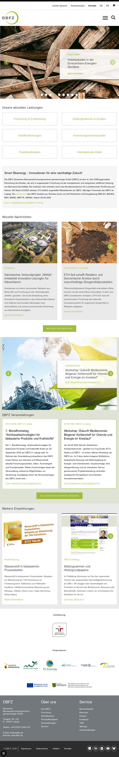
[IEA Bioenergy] (50, 673)
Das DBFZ (46, 709)
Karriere (44, 726)
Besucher (83, 712)
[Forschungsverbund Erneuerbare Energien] (107, 673)
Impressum (26, 748)
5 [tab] (59, 95)
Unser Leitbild (10, 203)
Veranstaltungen (48, 723)
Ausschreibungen (87, 730)
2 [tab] (46, 95)
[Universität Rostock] (88, 673)
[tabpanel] (59, 62)
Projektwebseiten (29, 152)
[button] (78, 5)
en (107, 6)
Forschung (46, 712)
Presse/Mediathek (49, 719)
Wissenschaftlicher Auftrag (31, 203)
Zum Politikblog (73, 599)
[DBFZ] (10, 18)
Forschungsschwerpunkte (89, 135)
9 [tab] (76, 95)
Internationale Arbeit (89, 152)
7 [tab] (68, 95)
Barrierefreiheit (86, 709)
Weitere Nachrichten (60, 328)
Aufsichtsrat (21, 194)
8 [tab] (72, 95)
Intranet (82, 716)
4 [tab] (55, 95)
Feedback (84, 719)
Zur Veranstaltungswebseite (82, 382)
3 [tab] (50, 95)
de (101, 6)
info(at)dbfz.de (16, 733)
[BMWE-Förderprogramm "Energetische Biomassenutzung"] (11, 673)
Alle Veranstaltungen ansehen (59, 495)
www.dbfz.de (17, 735)
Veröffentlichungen (30, 135)
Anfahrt (56, 748)
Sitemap (83, 726)
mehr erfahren (75, 74)
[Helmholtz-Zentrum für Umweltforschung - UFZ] (69, 673)
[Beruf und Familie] (59, 638)
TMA (81, 723)
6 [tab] (63, 95)
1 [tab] (42, 95)
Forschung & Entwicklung (30, 118)
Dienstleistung (47, 716)
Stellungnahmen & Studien (89, 118)
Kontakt (67, 748)
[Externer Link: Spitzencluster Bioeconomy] (31, 673)
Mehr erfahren (13, 315)
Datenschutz (42, 748)
